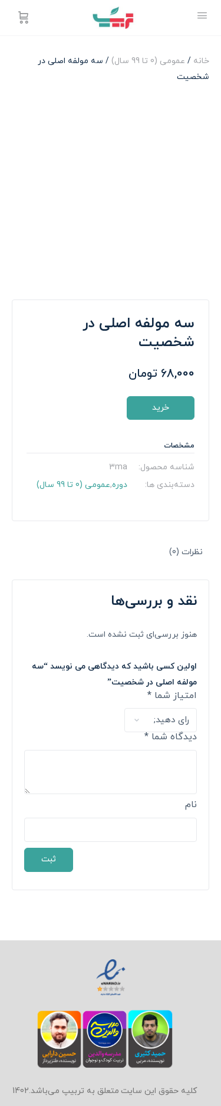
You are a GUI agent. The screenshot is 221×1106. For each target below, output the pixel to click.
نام (191, 805)
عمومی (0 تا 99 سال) (148, 61)
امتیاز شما (172, 696)
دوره (119, 485)
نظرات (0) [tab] (186, 552)
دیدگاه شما (170, 737)
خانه (201, 61)
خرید (160, 407)
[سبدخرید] (22, 17)
